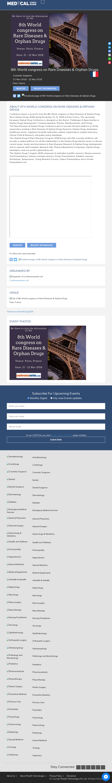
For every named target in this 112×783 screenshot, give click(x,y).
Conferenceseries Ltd (19, 280)
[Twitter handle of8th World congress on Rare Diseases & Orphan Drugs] (15, 259)
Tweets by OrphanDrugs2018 (20, 311)
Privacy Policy (56, 776)
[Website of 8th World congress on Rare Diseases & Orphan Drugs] (15, 95)
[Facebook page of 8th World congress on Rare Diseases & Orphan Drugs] (53, 259)
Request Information (45, 88)
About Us (11, 776)
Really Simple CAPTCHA (61, 435)
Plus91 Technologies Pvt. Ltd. (74, 779)
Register (20, 88)
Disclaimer (71, 776)
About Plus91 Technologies (32, 776)
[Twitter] (19, 95)
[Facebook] (58, 95)
